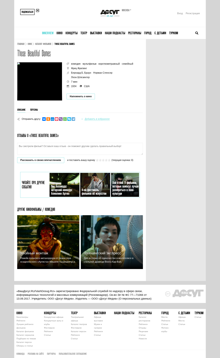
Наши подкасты (115, 33)
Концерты (72, 33)
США (87, 86)
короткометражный (109, 64)
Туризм (173, 33)
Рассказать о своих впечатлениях (40, 160)
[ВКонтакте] (44, 119)
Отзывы (142, 328)
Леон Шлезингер (80, 77)
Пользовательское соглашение (73, 353)
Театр (84, 33)
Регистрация (193, 13)
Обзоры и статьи (24, 346)
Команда (20, 353)
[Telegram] (73, 119)
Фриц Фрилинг (79, 68)
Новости (143, 338)
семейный (127, 64)
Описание (21, 109)
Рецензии (143, 331)
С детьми (160, 33)
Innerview (48, 33)
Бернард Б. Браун (81, 72)
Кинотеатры (22, 317)
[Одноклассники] (48, 119)
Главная (20, 43)
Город (147, 33)
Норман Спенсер (102, 72)
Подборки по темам (26, 338)
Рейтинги (20, 320)
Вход (180, 13)
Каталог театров (79, 324)
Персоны (34, 109)
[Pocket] (56, 119)
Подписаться (27, 11)
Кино (60, 33)
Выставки (96, 33)
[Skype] (69, 119)
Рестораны (134, 33)
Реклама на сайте (36, 353)
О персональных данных (135, 298)
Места (164, 317)
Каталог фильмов (43, 43)
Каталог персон (24, 342)
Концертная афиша (53, 317)
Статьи (47, 335)
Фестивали (49, 328)
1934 (73, 86)
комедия (76, 64)
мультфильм (89, 64)
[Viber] (61, 119)
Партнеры (51, 353)
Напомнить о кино (81, 96)
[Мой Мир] (52, 119)
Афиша (182, 317)
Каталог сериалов (25, 335)
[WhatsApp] (65, 119)
